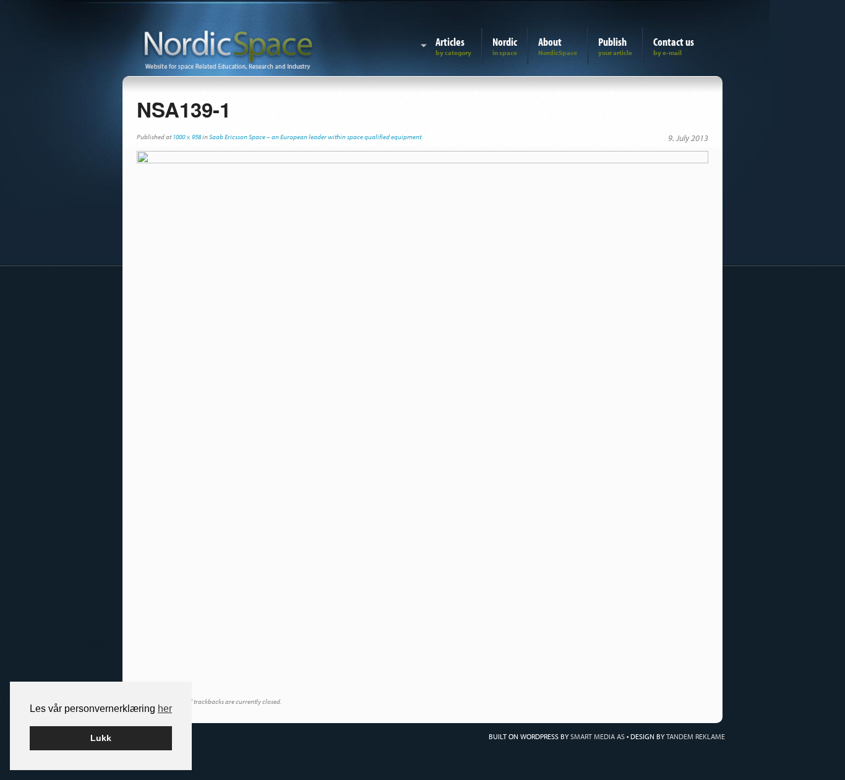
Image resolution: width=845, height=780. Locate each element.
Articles (450, 42)
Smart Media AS (597, 736)
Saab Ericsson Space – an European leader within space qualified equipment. (315, 136)
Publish (612, 42)
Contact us (673, 42)
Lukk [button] (100, 738)
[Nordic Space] (228, 47)
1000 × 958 (187, 136)
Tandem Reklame (695, 736)
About (550, 42)
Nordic (504, 42)
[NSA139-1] (422, 423)
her (165, 708)
